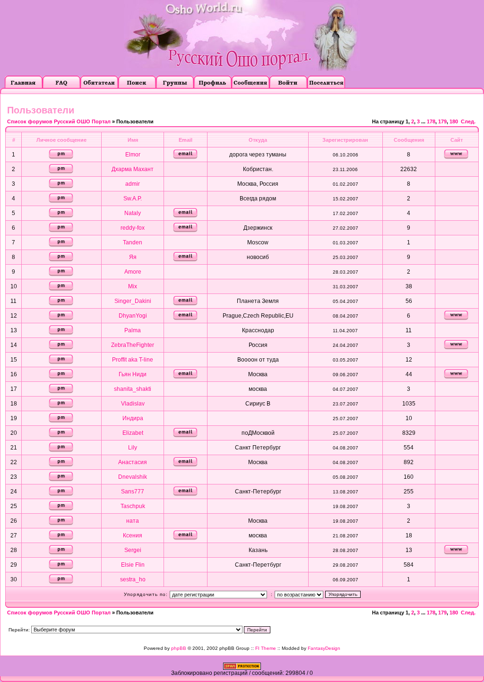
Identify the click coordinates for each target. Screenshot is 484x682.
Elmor (132, 154)
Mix (132, 286)
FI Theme (265, 648)
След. (468, 121)
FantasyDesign (324, 648)
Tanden (132, 242)
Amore (132, 271)
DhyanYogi (133, 315)
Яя (133, 257)
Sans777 (132, 491)
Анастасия (132, 462)
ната (132, 521)
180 (453, 121)
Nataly (132, 213)
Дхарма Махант (133, 169)
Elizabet (132, 433)
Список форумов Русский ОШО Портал (59, 121)
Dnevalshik (132, 477)
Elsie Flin (133, 564)
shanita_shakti (132, 389)
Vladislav (133, 403)
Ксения (132, 535)
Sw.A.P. (132, 198)
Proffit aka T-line (132, 359)
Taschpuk (133, 506)
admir (132, 184)
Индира (132, 418)
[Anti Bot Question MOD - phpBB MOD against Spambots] (242, 668)
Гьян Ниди (133, 374)
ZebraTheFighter (132, 345)
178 (431, 121)
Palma (132, 330)
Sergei (132, 550)
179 (442, 121)
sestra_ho (133, 579)
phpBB (178, 648)
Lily (132, 447)
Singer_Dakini (132, 301)
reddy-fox (133, 227)
